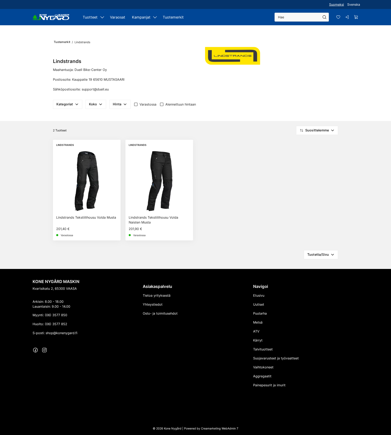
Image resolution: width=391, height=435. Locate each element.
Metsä (257, 322)
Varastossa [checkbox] (147, 104)
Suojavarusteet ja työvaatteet (276, 358)
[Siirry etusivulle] (51, 17)
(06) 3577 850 (56, 315)
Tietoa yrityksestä (156, 295)
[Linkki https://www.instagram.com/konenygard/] (44, 350)
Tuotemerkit (173, 17)
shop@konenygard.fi (61, 333)
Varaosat (117, 17)
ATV (256, 331)
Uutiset (258, 304)
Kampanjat (141, 17)
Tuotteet (90, 17)
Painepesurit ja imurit (269, 385)
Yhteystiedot (153, 304)
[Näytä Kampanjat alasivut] (154, 17)
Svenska (353, 4)
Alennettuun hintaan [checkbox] (180, 104)
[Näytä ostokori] (356, 17)
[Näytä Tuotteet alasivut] (102, 17)
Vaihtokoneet (263, 367)
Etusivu (258, 295)
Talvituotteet (263, 349)
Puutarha (260, 313)
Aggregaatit (262, 376)
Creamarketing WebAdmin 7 (219, 428)
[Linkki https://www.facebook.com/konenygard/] (35, 350)
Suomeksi (336, 4)
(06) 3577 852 (56, 324)
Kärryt (257, 340)
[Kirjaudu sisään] (347, 17)
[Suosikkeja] (338, 17)
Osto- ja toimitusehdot (160, 313)
